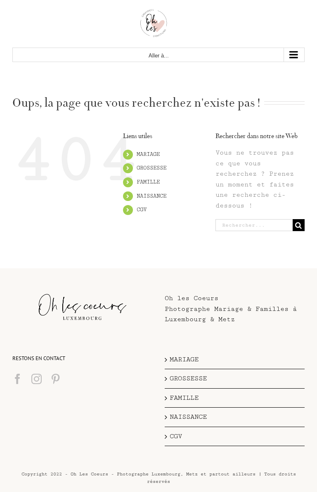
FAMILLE (148, 182)
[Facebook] (17, 379)
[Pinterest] (55, 379)
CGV (142, 209)
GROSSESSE (151, 168)
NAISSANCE (151, 196)
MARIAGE (148, 154)
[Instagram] (36, 379)
